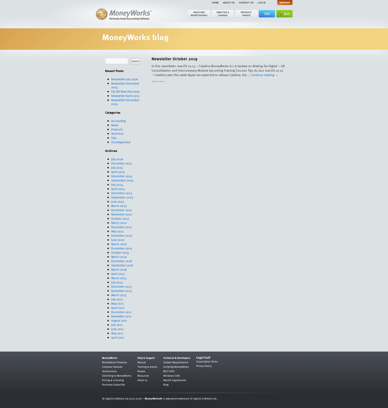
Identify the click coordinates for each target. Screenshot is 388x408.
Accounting (118, 121)
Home (215, 2)
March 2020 (119, 244)
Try (267, 14)
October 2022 (120, 218)
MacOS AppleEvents (174, 380)
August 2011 (119, 320)
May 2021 (117, 231)
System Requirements (175, 362)
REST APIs (169, 371)
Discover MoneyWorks (199, 14)
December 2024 (121, 176)
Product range (246, 14)
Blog (166, 385)
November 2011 (121, 316)
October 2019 (120, 252)
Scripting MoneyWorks (176, 367)
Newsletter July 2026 (124, 79)
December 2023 (121, 193)
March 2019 (119, 256)
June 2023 (117, 201)
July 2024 (117, 184)
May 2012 (117, 303)
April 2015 (117, 273)
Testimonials (109, 371)
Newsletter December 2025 (125, 85)
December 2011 (121, 312)
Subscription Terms (207, 361)
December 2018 (121, 261)
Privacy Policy (204, 366)
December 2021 (121, 227)
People (141, 371)
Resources (143, 376)
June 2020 (117, 239)
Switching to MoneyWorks (116, 376)
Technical (117, 133)
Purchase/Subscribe (113, 385)
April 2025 (118, 172)
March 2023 (119, 205)
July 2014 (117, 282)
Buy (287, 14)
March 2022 (119, 222)
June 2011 (117, 329)
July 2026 (117, 159)
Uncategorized (120, 142)
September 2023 (122, 197)
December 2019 (121, 248)
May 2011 (117, 333)
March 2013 (119, 295)
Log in (262, 2)
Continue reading (264, 74)
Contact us (246, 2)
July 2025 (117, 167)
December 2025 (121, 163)
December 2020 (121, 235)
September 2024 (122, 180)
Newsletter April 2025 (125, 95)
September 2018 (122, 265)
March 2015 (119, 278)
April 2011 (117, 337)
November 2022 (121, 214)
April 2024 (118, 189)
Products (117, 129)
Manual (141, 362)
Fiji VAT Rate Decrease (125, 91)
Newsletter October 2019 (174, 58)
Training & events (147, 367)
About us (229, 2)
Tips (114, 138)
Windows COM (171, 376)
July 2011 (117, 324)
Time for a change (222, 14)
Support (285, 2)
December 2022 (121, 210)
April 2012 (117, 307)
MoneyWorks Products (114, 362)
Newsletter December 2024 (125, 102)
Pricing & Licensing (113, 380)
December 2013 (121, 286)
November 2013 (121, 290)
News (114, 125)
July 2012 (117, 299)
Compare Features (112, 367)
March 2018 (119, 269)
